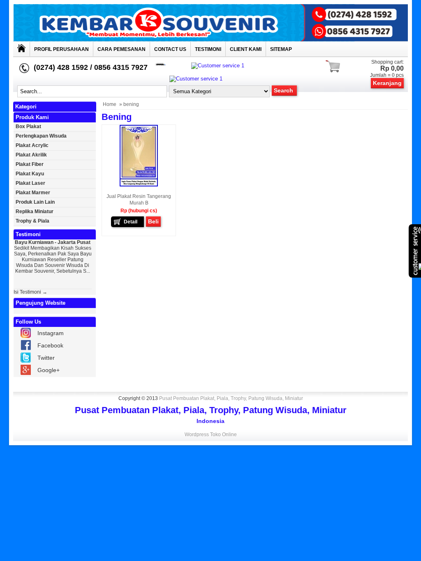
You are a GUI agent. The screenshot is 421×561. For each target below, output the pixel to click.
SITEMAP (281, 49)
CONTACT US (170, 49)
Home (109, 104)
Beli (153, 221)
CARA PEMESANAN (121, 49)
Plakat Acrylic (32, 145)
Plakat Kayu (30, 174)
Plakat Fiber (30, 164)
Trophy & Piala (32, 221)
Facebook (50, 345)
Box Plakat (28, 126)
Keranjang (387, 83)
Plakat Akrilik (31, 155)
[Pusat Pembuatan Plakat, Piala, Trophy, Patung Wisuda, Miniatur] (210, 40)
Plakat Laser (30, 183)
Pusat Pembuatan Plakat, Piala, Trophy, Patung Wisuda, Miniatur (231, 398)
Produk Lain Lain (35, 202)
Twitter (46, 357)
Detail (130, 222)
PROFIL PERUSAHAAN (61, 49)
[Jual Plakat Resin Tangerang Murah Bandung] (139, 185)
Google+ (48, 370)
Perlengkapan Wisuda (41, 136)
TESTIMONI (208, 49)
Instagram (50, 333)
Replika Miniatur (34, 211)
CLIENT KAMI (245, 49)
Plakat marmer (33, 192)
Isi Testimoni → (30, 292)
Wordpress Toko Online (211, 434)
